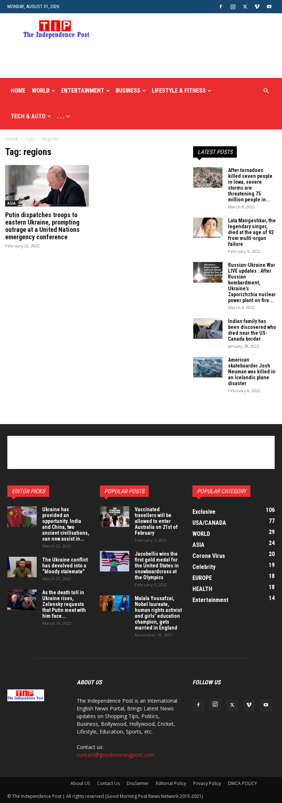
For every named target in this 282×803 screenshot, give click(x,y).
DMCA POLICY (242, 783)
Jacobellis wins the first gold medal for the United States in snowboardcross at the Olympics (157, 565)
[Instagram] (232, 6)
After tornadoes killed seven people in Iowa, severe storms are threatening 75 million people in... (250, 184)
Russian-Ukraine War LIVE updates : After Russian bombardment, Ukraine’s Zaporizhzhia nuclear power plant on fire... (252, 282)
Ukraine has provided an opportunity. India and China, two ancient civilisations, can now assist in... (65, 524)
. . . (60, 116)
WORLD (41, 90)
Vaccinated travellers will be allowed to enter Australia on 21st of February (156, 521)
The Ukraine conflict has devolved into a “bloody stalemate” (65, 565)
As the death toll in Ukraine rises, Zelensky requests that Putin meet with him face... (64, 604)
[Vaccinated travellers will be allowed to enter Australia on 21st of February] (114, 516)
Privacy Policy (207, 783)
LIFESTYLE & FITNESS (179, 90)
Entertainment (82, 90)
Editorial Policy (171, 783)
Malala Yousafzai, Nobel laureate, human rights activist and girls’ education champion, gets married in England (158, 613)
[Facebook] (220, 6)
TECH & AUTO (28, 116)
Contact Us (108, 783)
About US (80, 783)
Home (18, 90)
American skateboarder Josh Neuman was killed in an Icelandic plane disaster (251, 371)
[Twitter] (244, 6)
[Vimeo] (257, 6)
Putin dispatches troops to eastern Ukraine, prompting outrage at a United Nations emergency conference (42, 226)
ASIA (11, 203)
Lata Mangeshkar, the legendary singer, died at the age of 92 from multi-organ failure (252, 232)
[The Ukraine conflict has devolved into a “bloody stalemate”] (22, 567)
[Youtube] (269, 6)
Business (128, 90)
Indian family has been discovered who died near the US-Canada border (252, 330)
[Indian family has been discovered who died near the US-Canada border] (208, 328)
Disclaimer (138, 783)
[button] (266, 90)
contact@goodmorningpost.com (115, 754)
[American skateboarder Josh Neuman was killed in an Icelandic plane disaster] (208, 367)
